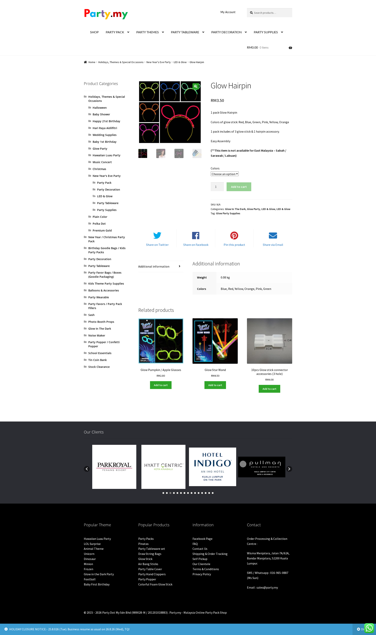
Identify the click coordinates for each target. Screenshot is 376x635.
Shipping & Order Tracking (210, 554)
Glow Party (253, 209)
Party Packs (146, 539)
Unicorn (89, 554)
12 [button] (202, 493)
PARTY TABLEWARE (185, 32)
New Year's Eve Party (158, 62)
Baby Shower (101, 114)
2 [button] (167, 493)
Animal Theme (94, 549)
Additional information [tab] (153, 266)
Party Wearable (98, 297)
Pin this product (234, 245)
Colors (215, 168)
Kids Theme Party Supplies (106, 283)
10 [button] (195, 493)
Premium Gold (102, 230)
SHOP (94, 32)
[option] (114, 467)
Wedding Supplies (105, 135)
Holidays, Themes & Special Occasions (121, 62)
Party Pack (104, 183)
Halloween (100, 107)
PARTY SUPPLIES (266, 32)
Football (90, 579)
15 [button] (213, 493)
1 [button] (163, 493)
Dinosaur (90, 559)
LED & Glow (180, 62)
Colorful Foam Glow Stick (155, 584)
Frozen (88, 569)
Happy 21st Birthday (106, 121)
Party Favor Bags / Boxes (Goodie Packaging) (104, 275)
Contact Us (200, 549)
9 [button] (191, 493)
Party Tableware (107, 203)
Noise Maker (96, 335)
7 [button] (184, 493)
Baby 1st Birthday (105, 142)
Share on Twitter (157, 245)
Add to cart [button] (161, 385)
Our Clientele (201, 564)
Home (92, 62)
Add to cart (239, 187)
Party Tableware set (151, 549)
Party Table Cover (150, 569)
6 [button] (181, 493)
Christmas (99, 169)
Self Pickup (200, 559)
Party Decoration (108, 189)
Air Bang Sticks (148, 564)
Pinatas (143, 544)
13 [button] (205, 493)
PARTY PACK (115, 32)
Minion (88, 564)
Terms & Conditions (206, 569)
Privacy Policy (202, 574)
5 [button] (177, 493)
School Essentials (99, 353)
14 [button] (209, 493)
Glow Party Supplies (228, 213)
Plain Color (100, 217)
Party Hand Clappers (152, 574)
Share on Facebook (195, 245)
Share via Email (273, 245)
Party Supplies (107, 210)
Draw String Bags (149, 554)
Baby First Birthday (96, 584)
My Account (228, 12)
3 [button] (170, 493)
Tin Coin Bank (97, 360)
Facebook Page (202, 539)
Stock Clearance (99, 367)
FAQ (195, 544)
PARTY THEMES (147, 32)
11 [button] (198, 493)
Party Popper (147, 579)
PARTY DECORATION (226, 32)
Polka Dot (99, 223)
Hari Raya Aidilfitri (105, 128)
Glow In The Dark (235, 209)
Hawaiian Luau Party (106, 155)
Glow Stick (145, 559)
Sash (91, 315)
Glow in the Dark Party (99, 574)
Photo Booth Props (101, 322)
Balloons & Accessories (103, 290)
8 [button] (188, 493)
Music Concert (102, 162)
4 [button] (174, 493)
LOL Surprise (92, 544)
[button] (196, 86)
